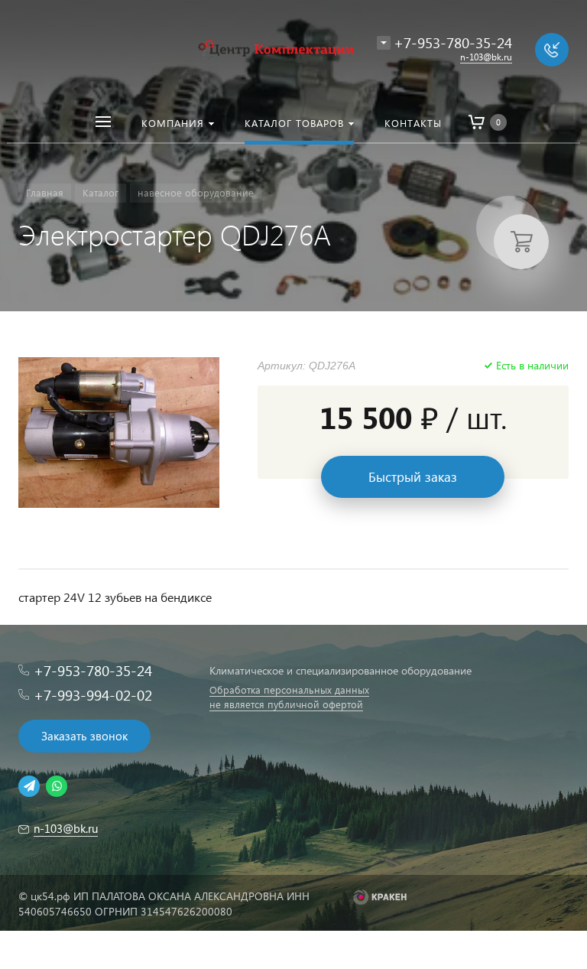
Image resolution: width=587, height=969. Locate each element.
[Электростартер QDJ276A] (118, 432)
